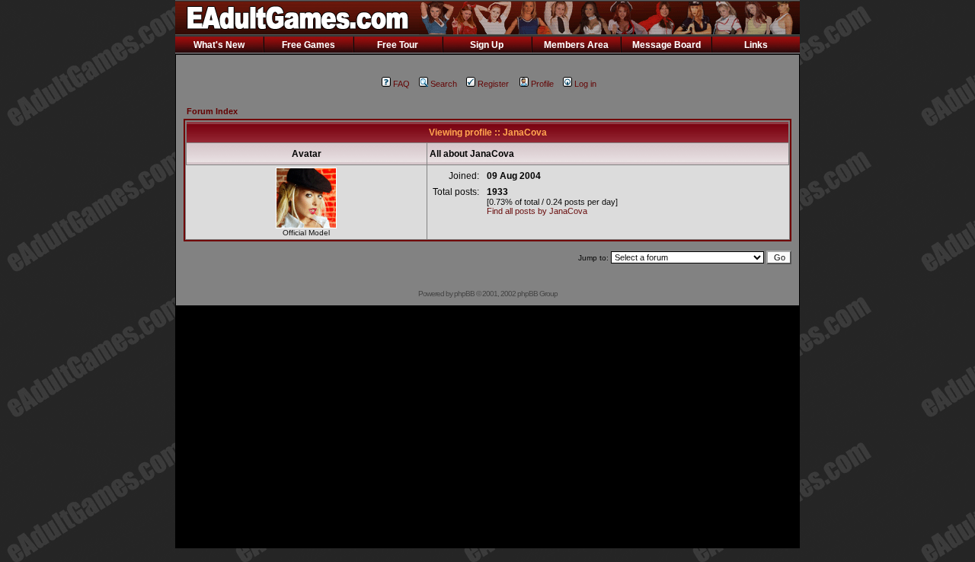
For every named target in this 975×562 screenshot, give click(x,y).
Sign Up (486, 45)
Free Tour (397, 45)
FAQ (401, 83)
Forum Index (212, 111)
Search (443, 83)
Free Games (308, 45)
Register (493, 83)
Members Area (576, 45)
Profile (542, 83)
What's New (219, 45)
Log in (585, 83)
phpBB (464, 293)
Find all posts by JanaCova (537, 211)
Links (756, 45)
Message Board (666, 45)
